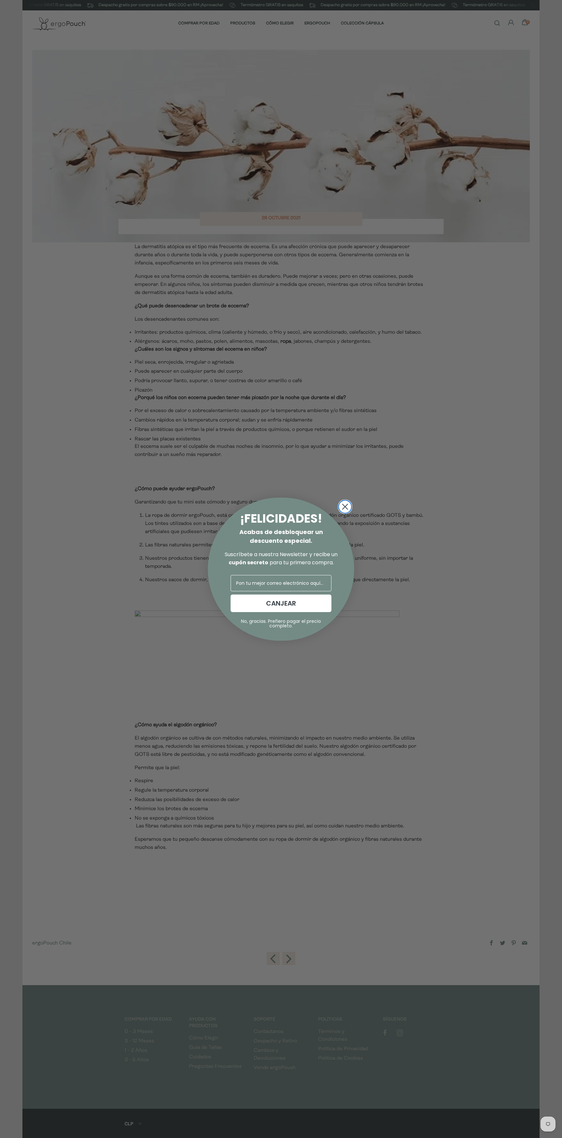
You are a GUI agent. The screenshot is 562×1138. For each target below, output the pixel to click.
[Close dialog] (345, 506)
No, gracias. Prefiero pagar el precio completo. (281, 623)
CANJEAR (281, 603)
